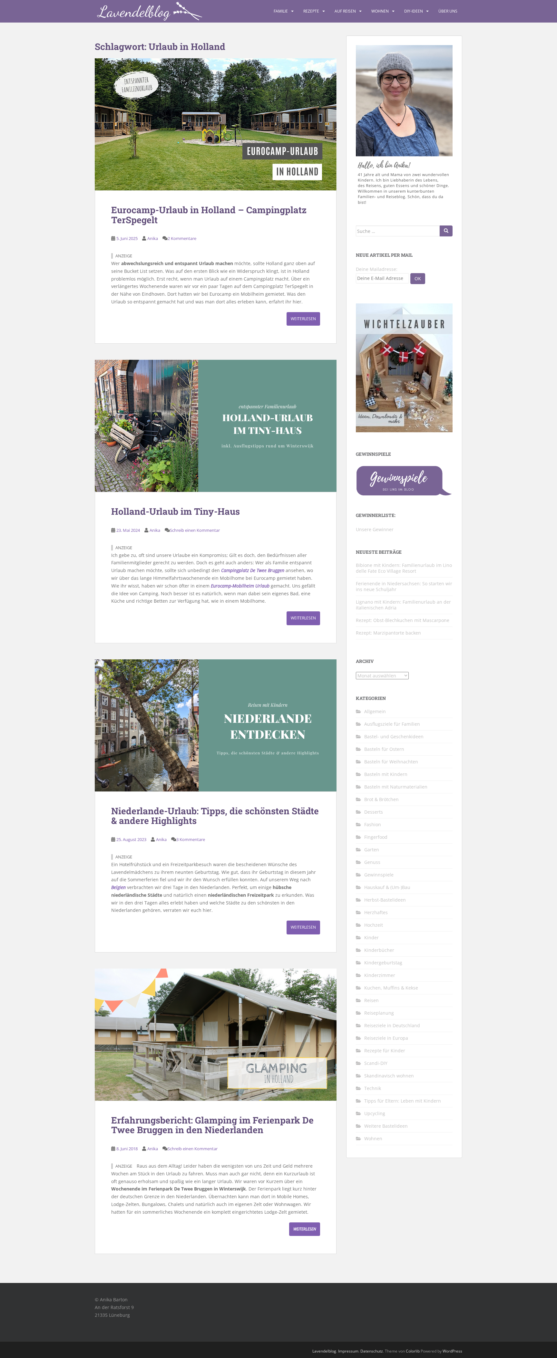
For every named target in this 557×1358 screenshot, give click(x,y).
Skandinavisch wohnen (389, 1076)
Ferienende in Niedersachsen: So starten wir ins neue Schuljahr (404, 586)
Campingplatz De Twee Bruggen (252, 570)
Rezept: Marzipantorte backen (388, 633)
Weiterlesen (303, 318)
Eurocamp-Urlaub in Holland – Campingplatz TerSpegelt (209, 215)
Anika (152, 238)
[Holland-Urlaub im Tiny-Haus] (216, 426)
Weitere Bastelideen (386, 1126)
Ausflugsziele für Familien (392, 724)
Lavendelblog (324, 1351)
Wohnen (380, 11)
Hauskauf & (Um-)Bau (387, 887)
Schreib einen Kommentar (195, 530)
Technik (372, 1088)
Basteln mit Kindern (385, 774)
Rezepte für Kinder (384, 1050)
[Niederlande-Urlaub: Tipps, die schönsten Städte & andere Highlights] (216, 725)
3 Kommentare (190, 839)
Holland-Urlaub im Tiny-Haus (175, 511)
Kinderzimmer (379, 975)
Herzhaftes (376, 912)
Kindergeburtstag (383, 963)
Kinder (371, 937)
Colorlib (413, 1351)
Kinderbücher (379, 950)
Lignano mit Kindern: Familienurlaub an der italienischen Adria (403, 605)
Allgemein (375, 711)
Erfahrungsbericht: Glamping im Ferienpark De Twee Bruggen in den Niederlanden (212, 1125)
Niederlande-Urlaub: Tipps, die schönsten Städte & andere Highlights (215, 816)
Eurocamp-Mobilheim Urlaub (240, 586)
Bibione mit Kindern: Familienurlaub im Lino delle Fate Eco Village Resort (404, 568)
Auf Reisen (345, 11)
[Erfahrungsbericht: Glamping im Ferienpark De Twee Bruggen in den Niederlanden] (216, 1035)
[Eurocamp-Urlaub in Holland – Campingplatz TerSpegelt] (216, 124)
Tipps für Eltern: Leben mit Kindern (402, 1101)
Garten (371, 849)
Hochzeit (373, 925)
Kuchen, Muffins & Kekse (391, 988)
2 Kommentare (182, 238)
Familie (281, 11)
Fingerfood (375, 837)
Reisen (371, 1000)
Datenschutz (371, 1351)
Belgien (118, 887)
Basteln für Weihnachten (391, 762)
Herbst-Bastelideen (385, 900)
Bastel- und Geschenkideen (394, 736)
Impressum (348, 1351)
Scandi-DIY (375, 1063)
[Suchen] (446, 230)
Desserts (373, 812)
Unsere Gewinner (375, 529)
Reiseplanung (379, 1013)
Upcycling (374, 1113)
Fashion (372, 824)
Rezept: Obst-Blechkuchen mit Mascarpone (402, 620)
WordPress (452, 1351)
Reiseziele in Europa (386, 1038)
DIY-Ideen (413, 11)
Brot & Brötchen (381, 799)
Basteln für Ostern (384, 749)
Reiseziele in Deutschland (392, 1025)
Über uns (447, 11)
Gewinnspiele (379, 875)
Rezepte (311, 11)
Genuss (372, 862)
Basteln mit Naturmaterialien (395, 787)
